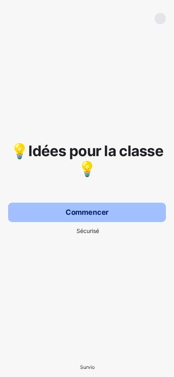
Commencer (87, 212)
